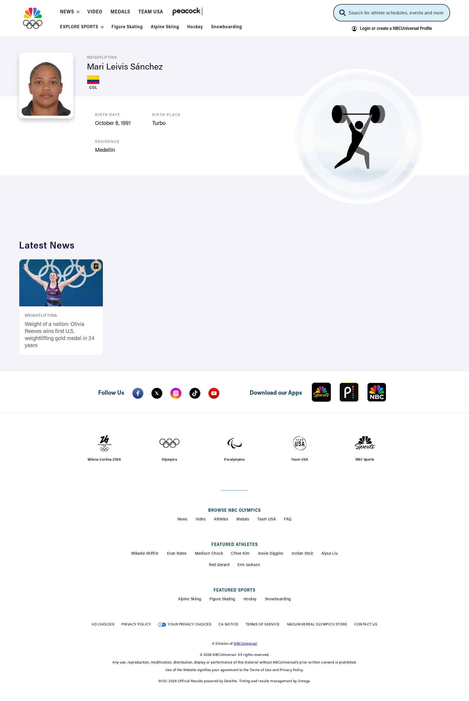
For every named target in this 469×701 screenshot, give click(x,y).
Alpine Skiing (189, 599)
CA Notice (228, 624)
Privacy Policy (136, 624)
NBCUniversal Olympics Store (317, 624)
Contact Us (365, 624)
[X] (156, 393)
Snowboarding (278, 599)
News (183, 519)
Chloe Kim (240, 554)
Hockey (250, 599)
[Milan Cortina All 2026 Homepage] (39, 18)
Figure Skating (222, 599)
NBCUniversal (245, 644)
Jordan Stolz (302, 554)
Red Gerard (219, 565)
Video (201, 519)
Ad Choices (103, 624)
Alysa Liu (329, 554)
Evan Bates (177, 554)
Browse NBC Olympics (234, 511)
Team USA (266, 519)
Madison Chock (209, 554)
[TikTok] (194, 393)
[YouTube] (213, 393)
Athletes (221, 519)
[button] (69, 13)
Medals (242, 519)
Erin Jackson (248, 565)
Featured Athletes (234, 545)
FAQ (288, 519)
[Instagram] (175, 393)
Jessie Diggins (270, 554)
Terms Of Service (263, 624)
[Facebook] (137, 393)
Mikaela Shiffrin (145, 554)
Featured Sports (234, 590)
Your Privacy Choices (189, 624)
